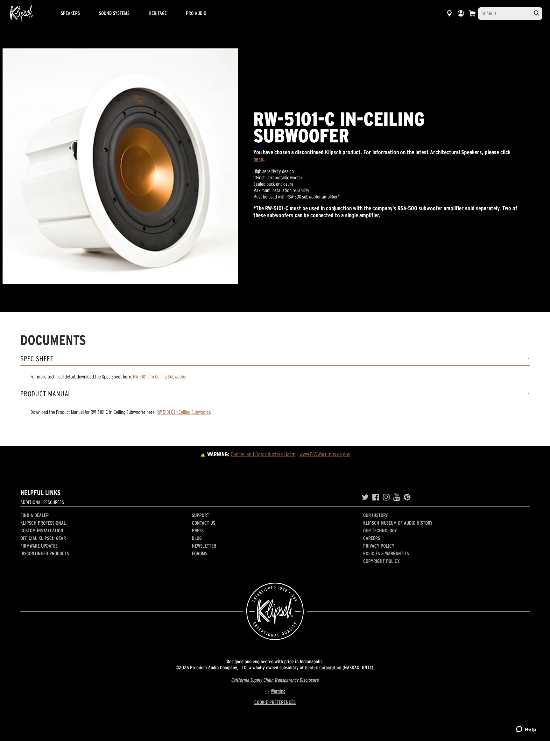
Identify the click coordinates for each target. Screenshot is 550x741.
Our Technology (380, 530)
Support (200, 515)
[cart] (472, 13)
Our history (375, 515)
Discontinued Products (44, 553)
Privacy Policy (378, 546)
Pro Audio (196, 13)
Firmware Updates (39, 546)
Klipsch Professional (43, 523)
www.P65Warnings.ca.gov (325, 454)
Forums (199, 553)
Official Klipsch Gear (43, 538)
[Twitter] (365, 497)
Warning (278, 691)
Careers (371, 538)
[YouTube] (396, 497)
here (258, 159)
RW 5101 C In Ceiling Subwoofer (160, 376)
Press (198, 530)
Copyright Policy (381, 561)
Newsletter (204, 546)
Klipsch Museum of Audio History (398, 523)
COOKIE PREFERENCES (275, 702)
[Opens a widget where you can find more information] (526, 730)
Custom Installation (41, 530)
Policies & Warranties (386, 553)
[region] (120, 166)
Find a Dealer (34, 515)
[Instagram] (386, 497)
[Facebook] (375, 497)
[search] (536, 13)
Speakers (70, 13)
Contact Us (203, 523)
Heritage (158, 13)
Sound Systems (114, 13)
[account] (461, 13)
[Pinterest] (407, 497)
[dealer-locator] (449, 13)
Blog (197, 538)
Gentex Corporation (323, 667)
